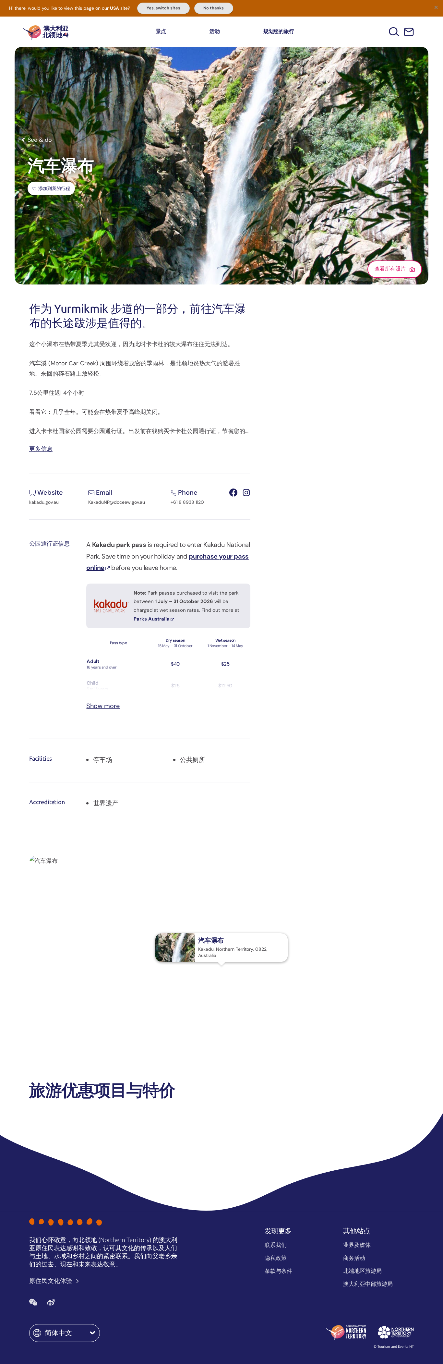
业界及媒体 (357, 1245)
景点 (161, 31)
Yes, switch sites (163, 8)
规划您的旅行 (278, 31)
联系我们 (276, 1245)
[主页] (45, 32)
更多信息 (41, 448)
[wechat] (33, 1302)
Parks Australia (152, 619)
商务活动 (354, 1258)
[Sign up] (409, 32)
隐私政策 (276, 1258)
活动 (215, 31)
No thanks (213, 8)
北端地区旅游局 (362, 1271)
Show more (103, 706)
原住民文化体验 (51, 1281)
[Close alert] (436, 7)
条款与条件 (278, 1271)
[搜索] (394, 32)
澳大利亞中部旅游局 (368, 1284)
